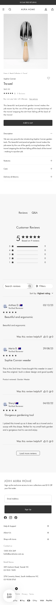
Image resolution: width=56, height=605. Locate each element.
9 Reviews (21, 93)
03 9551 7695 (10, 570)
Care (6, 168)
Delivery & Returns (11, 176)
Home (5, 73)
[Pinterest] (16, 517)
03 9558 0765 (10, 579)
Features (7, 160)
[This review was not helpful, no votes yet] (50, 336)
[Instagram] (10, 517)
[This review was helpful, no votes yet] (45, 336)
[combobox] (41, 293)
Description (8, 133)
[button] (9, 596)
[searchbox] (15, 286)
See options (33, 99)
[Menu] (3, 9)
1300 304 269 (10, 550)
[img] (4, 93)
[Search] (10, 9)
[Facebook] (5, 517)
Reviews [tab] (23, 212)
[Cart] (52, 9)
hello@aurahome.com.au (14, 553)
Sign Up (28, 509)
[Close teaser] (16, 588)
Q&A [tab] (34, 212)
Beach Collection (15, 73)
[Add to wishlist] (48, 78)
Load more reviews (28, 453)
